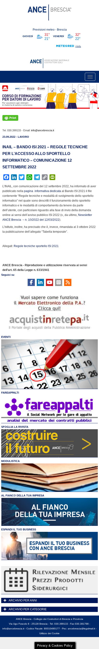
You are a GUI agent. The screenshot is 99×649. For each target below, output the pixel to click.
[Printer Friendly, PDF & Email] (10, 118)
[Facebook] (31, 282)
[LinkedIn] (40, 282)
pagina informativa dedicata (42, 191)
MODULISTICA (10, 461)
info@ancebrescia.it (42, 130)
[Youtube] (49, 282)
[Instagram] (58, 282)
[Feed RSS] (67, 282)
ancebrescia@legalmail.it (81, 628)
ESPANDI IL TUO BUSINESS (18, 529)
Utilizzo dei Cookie (49, 633)
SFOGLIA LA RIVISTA (14, 426)
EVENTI (6, 337)
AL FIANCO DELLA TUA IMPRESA (22, 495)
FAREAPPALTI (10, 392)
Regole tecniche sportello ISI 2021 (36, 246)
